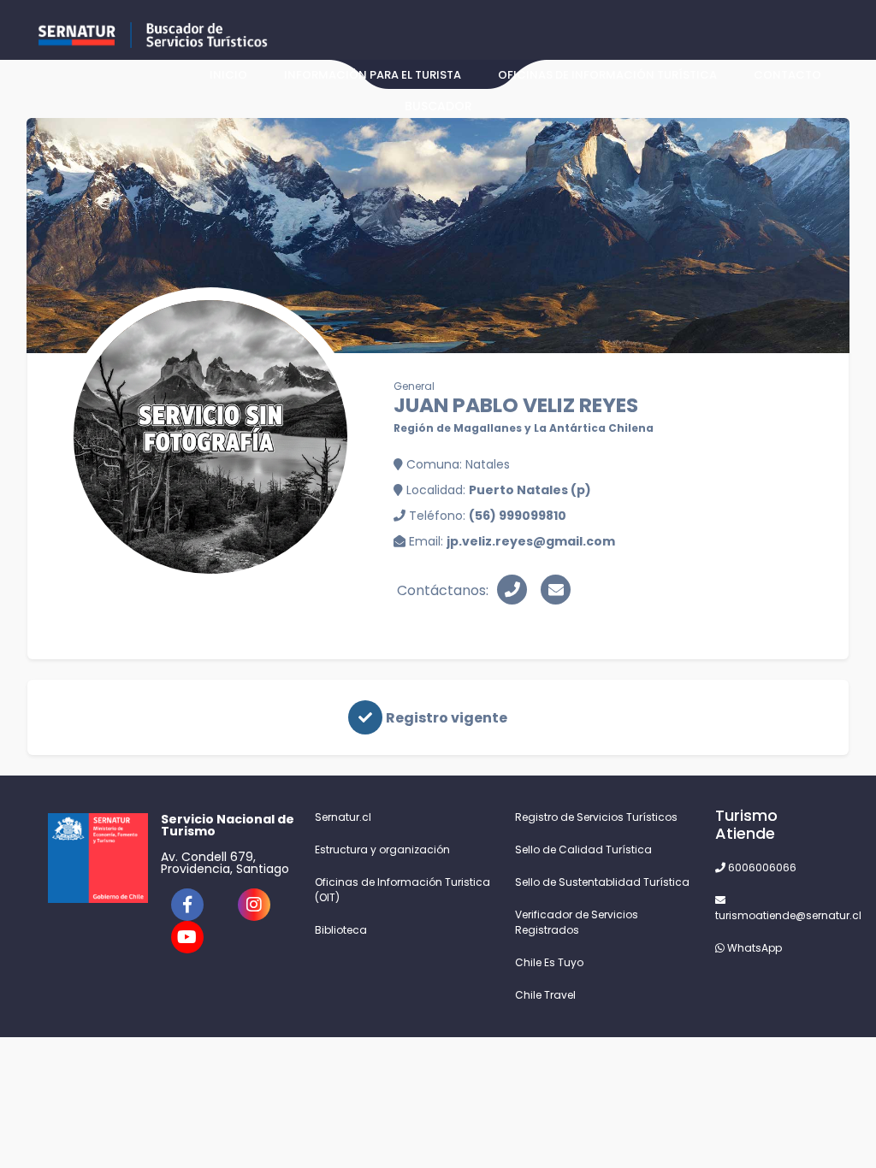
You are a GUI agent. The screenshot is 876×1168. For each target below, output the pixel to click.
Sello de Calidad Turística (583, 849)
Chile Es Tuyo (549, 962)
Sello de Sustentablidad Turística (602, 882)
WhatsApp (753, 948)
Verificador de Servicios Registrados (576, 922)
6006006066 (760, 867)
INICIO (228, 75)
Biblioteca (341, 930)
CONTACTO (787, 75)
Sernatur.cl (343, 817)
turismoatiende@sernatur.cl (771, 915)
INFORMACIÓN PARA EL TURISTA (372, 75)
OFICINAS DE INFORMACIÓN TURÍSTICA (607, 75)
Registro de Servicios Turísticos (596, 817)
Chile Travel (545, 995)
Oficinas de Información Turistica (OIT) (402, 890)
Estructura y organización (382, 849)
